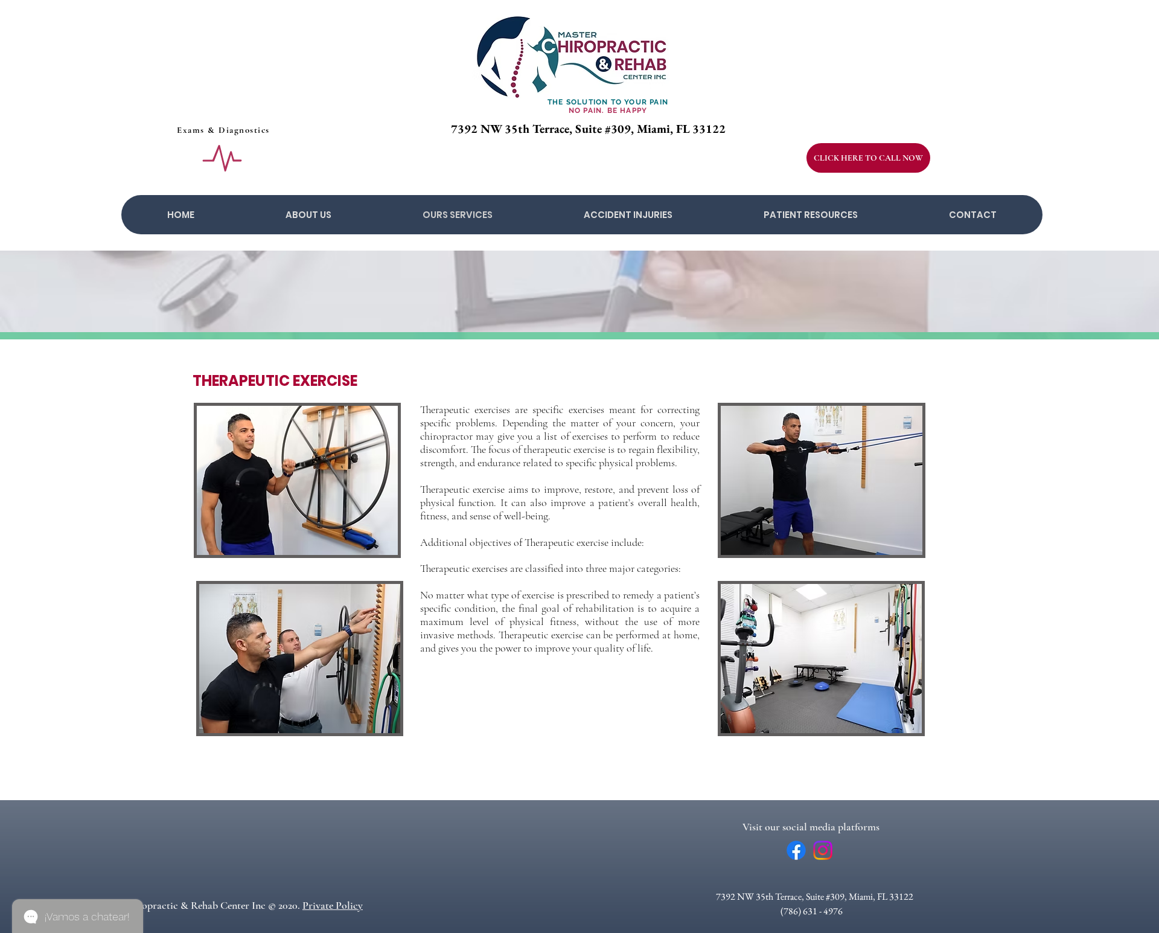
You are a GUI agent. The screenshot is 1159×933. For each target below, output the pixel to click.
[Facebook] (796, 850)
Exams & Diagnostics (223, 129)
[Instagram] (822, 850)
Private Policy (332, 905)
